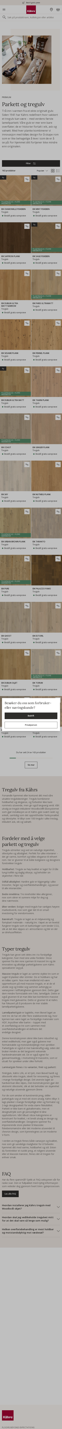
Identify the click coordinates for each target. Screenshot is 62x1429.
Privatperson (31, 725)
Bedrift (31, 715)
